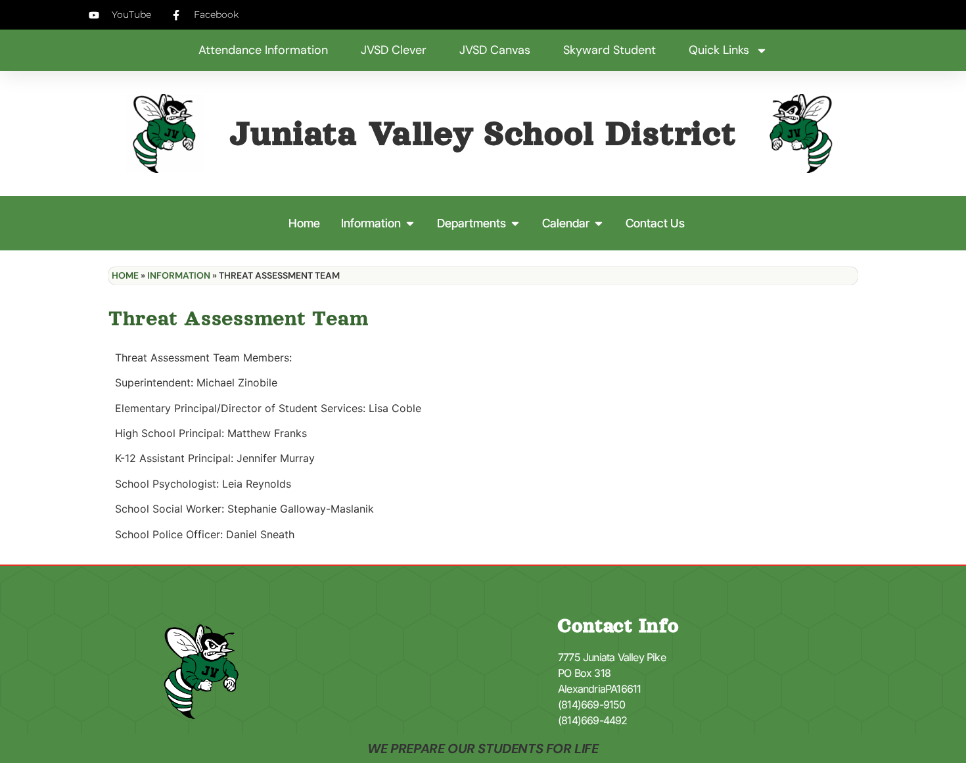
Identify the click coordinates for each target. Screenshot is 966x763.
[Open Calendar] (599, 223)
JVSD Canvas (494, 50)
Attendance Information (263, 50)
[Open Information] (410, 223)
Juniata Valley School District (483, 133)
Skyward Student (609, 50)
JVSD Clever (393, 50)
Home (125, 275)
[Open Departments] (515, 223)
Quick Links (719, 50)
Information (178, 275)
